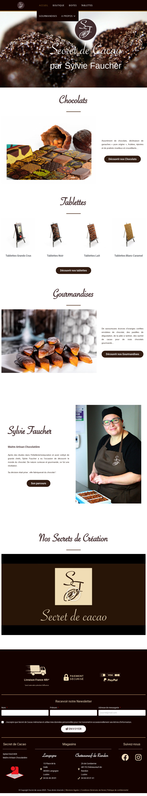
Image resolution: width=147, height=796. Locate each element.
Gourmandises (73, 295)
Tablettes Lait (92, 255)
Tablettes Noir (55, 255)
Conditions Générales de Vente (93, 790)
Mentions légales (72, 790)
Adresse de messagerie (108, 707)
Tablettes (73, 204)
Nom (3, 707)
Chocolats (73, 102)
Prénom (53, 707)
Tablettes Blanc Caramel (128, 255)
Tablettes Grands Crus (18, 255)
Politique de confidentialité (117, 790)
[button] (73, 594)
